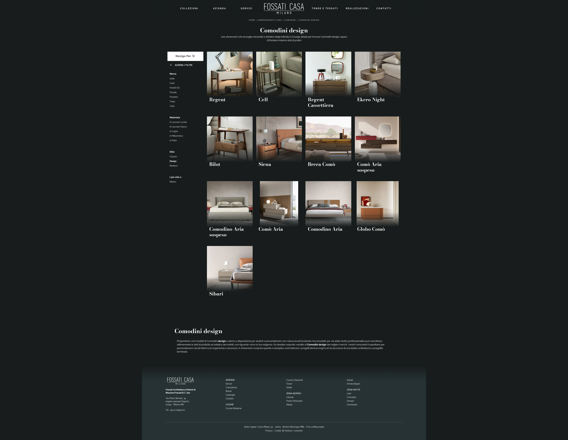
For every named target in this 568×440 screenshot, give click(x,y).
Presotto (174, 97)
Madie (289, 404)
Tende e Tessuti (325, 8)
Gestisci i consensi (293, 430)
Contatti (384, 8)
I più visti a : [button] (176, 177)
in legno (174, 131)
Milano (173, 182)
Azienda (219, 8)
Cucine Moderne (234, 408)
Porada (173, 92)
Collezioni (189, 8)
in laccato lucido (178, 122)
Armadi (350, 401)
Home (252, 20)
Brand (228, 391)
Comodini (290, 20)
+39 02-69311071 (177, 410)
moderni (174, 166)
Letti (349, 393)
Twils (172, 106)
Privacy (269, 430)
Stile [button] (172, 152)
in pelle (173, 140)
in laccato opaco (178, 127)
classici (173, 156)
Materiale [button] (175, 117)
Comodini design (309, 20)
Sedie (289, 387)
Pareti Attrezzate (294, 401)
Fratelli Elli (175, 88)
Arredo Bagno (353, 384)
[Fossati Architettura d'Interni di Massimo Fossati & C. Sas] (284, 8)
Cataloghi (230, 395)
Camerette (352, 404)
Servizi (247, 8)
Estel (172, 83)
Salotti (350, 380)
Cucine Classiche (294, 380)
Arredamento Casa (269, 20)
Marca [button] (173, 74)
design (173, 161)
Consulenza (231, 387)
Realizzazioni (357, 8)
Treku (172, 101)
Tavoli (289, 384)
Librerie (290, 397)
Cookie (278, 430)
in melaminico (176, 136)
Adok (172, 78)
